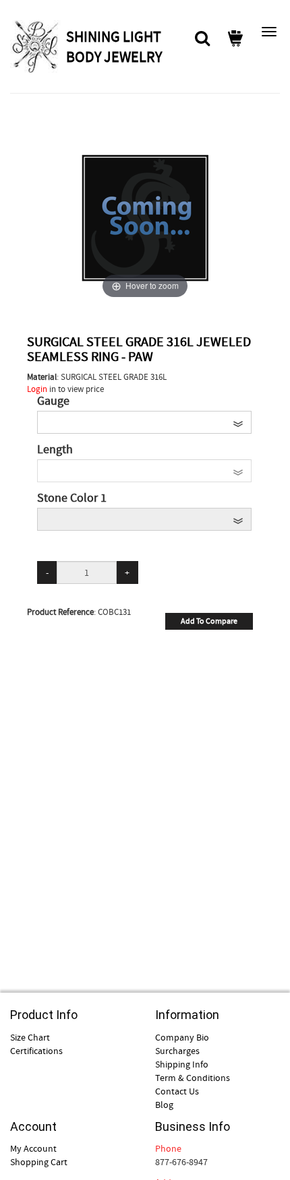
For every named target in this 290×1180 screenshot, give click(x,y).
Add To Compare (209, 621)
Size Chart (30, 1037)
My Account (33, 1148)
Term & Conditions (192, 1078)
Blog (164, 1105)
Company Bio (182, 1037)
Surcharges (177, 1051)
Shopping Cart (38, 1162)
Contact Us (177, 1091)
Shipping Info (181, 1064)
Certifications (36, 1051)
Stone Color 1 (72, 498)
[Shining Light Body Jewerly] (36, 46)
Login (37, 389)
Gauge (53, 401)
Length (55, 450)
